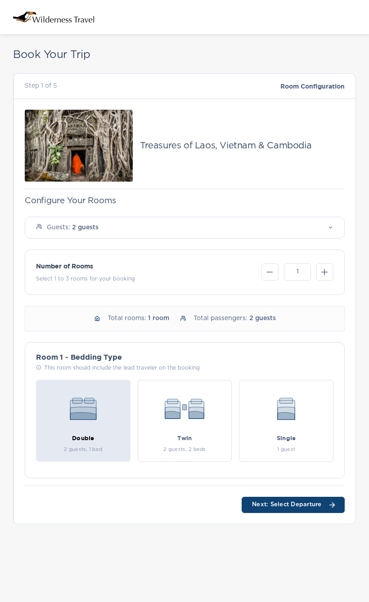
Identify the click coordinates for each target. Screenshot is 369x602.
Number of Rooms (64, 266)
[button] (184, 228)
